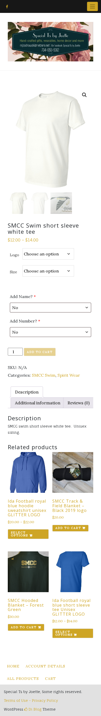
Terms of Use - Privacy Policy (31, 700)
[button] (84, 95)
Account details (45, 666)
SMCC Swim (43, 375)
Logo (14, 255)
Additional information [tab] (37, 402)
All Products (23, 678)
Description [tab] (27, 392)
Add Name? (23, 296)
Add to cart (40, 352)
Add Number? (25, 321)
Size (13, 272)
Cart (50, 678)
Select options (19, 534)
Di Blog (34, 709)
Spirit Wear (68, 375)
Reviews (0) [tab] (79, 402)
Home (13, 666)
